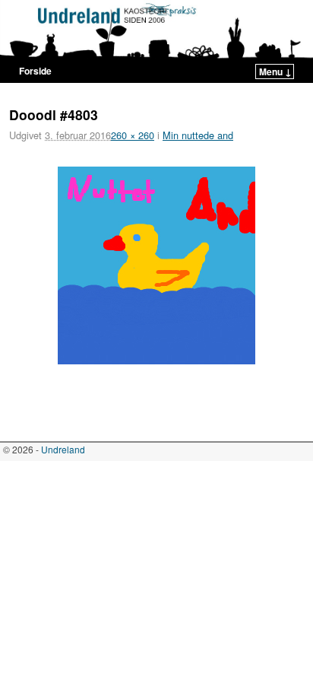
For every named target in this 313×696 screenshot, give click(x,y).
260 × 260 (132, 135)
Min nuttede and (198, 135)
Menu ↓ (275, 71)
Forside (35, 71)
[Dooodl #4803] (156, 265)
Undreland (63, 449)
